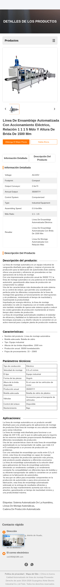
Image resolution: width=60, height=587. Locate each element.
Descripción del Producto (42, 158)
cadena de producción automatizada (21, 509)
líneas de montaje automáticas (18, 506)
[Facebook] (26, 565)
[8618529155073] (32, 565)
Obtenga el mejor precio (16, 142)
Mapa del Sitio (32, 574)
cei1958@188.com (15, 557)
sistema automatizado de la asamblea (32, 502)
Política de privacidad (14, 574)
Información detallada (15, 158)
